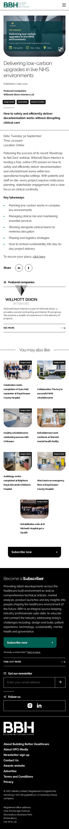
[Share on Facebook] (28, 268)
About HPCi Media (16, 749)
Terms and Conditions (18, 776)
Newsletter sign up (16, 755)
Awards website (14, 765)
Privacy (8, 782)
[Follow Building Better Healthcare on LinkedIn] (39, 706)
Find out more (12, 662)
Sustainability (22, 102)
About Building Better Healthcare (26, 744)
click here (39, 256)
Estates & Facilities (37, 102)
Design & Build (9, 102)
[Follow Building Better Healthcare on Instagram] (30, 706)
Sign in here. (34, 652)
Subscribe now (22, 552)
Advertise (10, 771)
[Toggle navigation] (64, 5)
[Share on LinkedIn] (19, 268)
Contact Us (11, 760)
